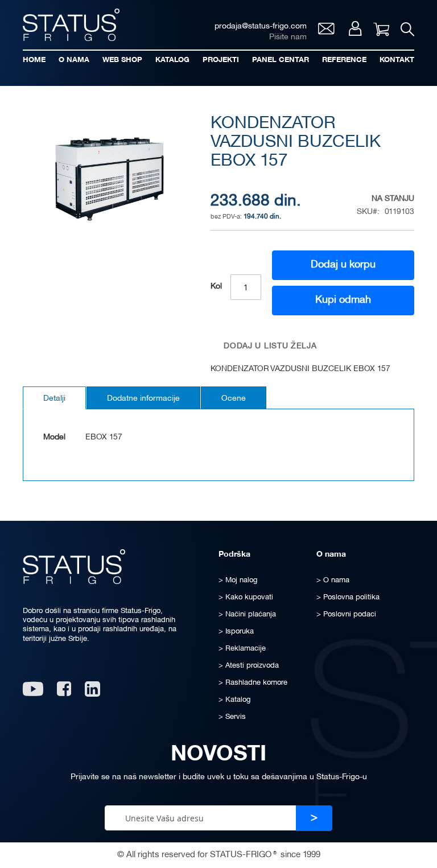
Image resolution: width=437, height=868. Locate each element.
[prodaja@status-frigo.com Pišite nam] (326, 31)
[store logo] (71, 25)
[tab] (54, 397)
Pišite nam (288, 37)
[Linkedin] (93, 693)
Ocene (233, 398)
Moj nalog (355, 28)
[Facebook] (64, 693)
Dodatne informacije (143, 398)
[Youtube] (33, 693)
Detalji (54, 398)
